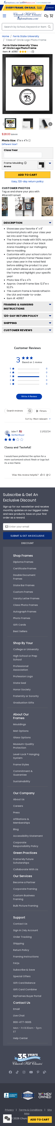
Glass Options (22, 737)
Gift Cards (19, 624)
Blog (16, 829)
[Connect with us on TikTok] (17, 1072)
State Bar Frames (24, 585)
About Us (18, 799)
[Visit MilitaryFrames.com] (27, 2)
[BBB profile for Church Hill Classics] (10, 1095)
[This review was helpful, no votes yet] (41, 475)
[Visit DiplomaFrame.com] (11, 2)
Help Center (20, 1038)
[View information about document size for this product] (29, 140)
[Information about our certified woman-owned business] (45, 1095)
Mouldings (19, 724)
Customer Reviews (18, 330)
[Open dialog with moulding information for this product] (25, 163)
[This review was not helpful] (47, 475)
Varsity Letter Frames (26, 598)
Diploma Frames (23, 562)
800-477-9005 (22, 1022)
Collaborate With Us (25, 869)
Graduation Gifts (23, 702)
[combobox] (38, 418)
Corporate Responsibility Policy (25, 844)
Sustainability (21, 781)
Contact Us (20, 924)
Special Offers (22, 976)
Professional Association (20, 668)
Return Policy (21, 950)
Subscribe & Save (24, 970)
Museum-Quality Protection (23, 745)
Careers (18, 806)
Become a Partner (24, 882)
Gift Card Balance (24, 983)
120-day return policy (21, 316)
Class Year (11, 150)
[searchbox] (16, 410)
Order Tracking (22, 937)
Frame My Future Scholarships (23, 861)
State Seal (19, 683)
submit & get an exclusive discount (27, 536)
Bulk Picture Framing (25, 905)
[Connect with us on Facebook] (10, 1072)
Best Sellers (20, 631)
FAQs (16, 963)
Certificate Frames (24, 568)
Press (16, 812)
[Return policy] (28, 1095)
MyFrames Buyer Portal (27, 996)
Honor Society (22, 689)
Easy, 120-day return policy (27, 181)
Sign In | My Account (25, 930)
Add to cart (27, 175)
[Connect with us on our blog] (44, 1072)
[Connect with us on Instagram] (24, 1072)
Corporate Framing (25, 889)
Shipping (10, 323)
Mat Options (21, 731)
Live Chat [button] (19, 1015)
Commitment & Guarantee (23, 773)
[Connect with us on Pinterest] (38, 1072)
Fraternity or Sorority (26, 696)
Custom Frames (23, 592)
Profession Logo (23, 676)
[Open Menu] (4, 16)
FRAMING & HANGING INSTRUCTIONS (18, 306)
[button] (46, 16)
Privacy (9, 1110)
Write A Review (29, 396)
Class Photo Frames (25, 605)
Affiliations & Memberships (21, 821)
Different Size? (9, 144)
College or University (26, 649)
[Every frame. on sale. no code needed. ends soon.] (27, 8)
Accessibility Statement (28, 836)
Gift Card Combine (25, 989)
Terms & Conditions (30, 1110)
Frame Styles (21, 764)
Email (16, 1009)
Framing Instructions (26, 956)
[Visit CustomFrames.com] (43, 2)
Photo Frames (21, 618)
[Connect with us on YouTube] (31, 1072)
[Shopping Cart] (51, 16)
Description (13, 223)
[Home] (27, 16)
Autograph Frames (24, 611)
